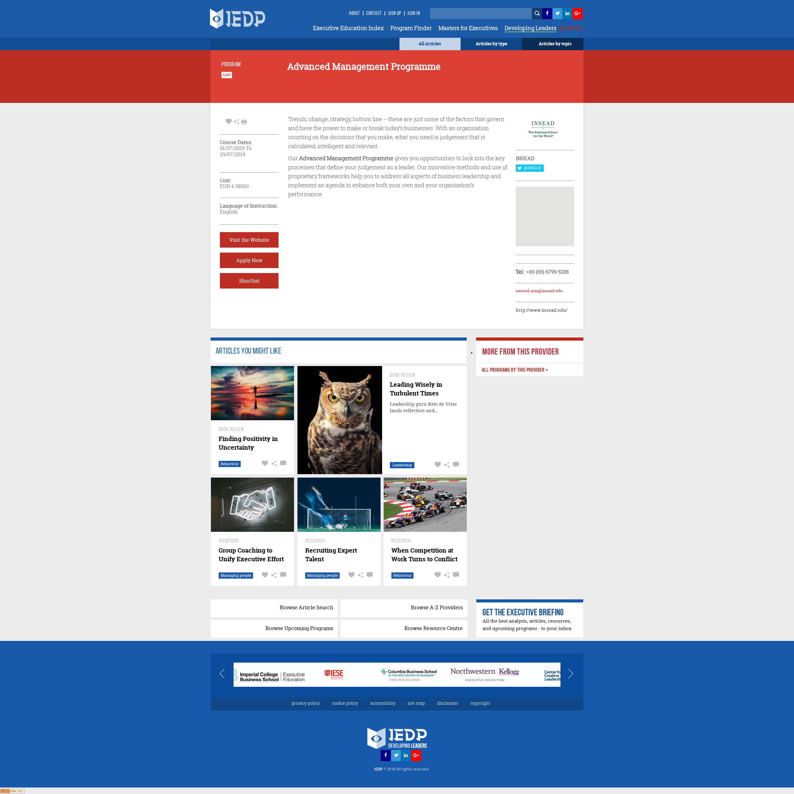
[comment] (282, 463)
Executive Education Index (348, 28)
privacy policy (306, 703)
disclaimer (447, 703)
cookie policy (345, 703)
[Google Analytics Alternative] (12, 790)
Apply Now (249, 260)
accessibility (382, 703)
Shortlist (249, 280)
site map (416, 703)
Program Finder (411, 28)
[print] (244, 121)
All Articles (430, 43)
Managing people (236, 575)
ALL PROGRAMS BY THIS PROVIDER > (515, 370)
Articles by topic (555, 43)
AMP (226, 75)
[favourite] (228, 120)
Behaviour (230, 463)
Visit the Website (249, 239)
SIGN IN (414, 13)
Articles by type (491, 43)
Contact (374, 13)
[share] (236, 120)
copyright (480, 703)
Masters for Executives (468, 28)
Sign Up (394, 13)
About (354, 13)
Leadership (402, 465)
